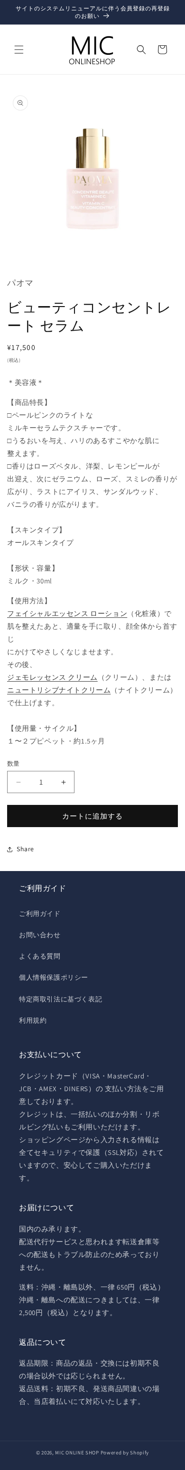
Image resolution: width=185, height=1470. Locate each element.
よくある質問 (40, 956)
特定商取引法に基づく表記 (60, 999)
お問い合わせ (40, 935)
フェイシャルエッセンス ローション (67, 613)
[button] (19, 49)
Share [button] (25, 849)
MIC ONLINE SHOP (77, 1452)
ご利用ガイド (40, 913)
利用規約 (32, 1020)
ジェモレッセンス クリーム (52, 677)
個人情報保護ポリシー (53, 977)
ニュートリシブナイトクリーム (59, 689)
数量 (13, 764)
